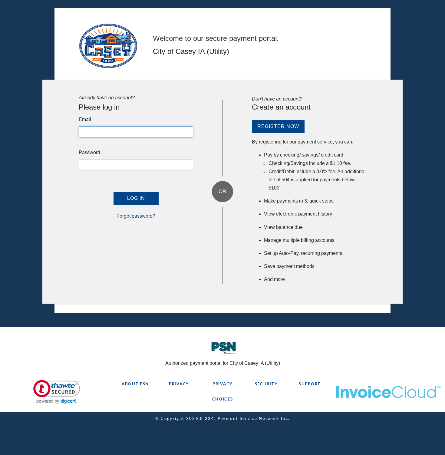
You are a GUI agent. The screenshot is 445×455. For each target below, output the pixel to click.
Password (89, 152)
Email (85, 119)
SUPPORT (310, 384)
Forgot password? (136, 216)
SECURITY (266, 384)
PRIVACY (179, 384)
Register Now (278, 126)
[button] (56, 392)
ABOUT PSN (135, 384)
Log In (136, 198)
